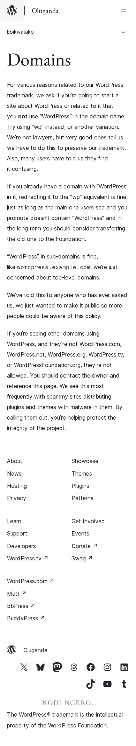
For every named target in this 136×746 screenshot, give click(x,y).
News (14, 473)
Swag (82, 558)
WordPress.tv (27, 558)
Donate (84, 546)
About (14, 460)
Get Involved (88, 521)
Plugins (80, 485)
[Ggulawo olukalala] (125, 10)
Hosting (17, 485)
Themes (81, 473)
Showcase (84, 460)
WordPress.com (30, 581)
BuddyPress (26, 618)
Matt (17, 593)
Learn (14, 521)
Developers (21, 546)
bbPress (21, 605)
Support (17, 533)
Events (80, 533)
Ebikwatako (20, 32)
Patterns (82, 498)
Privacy (16, 498)
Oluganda (35, 650)
